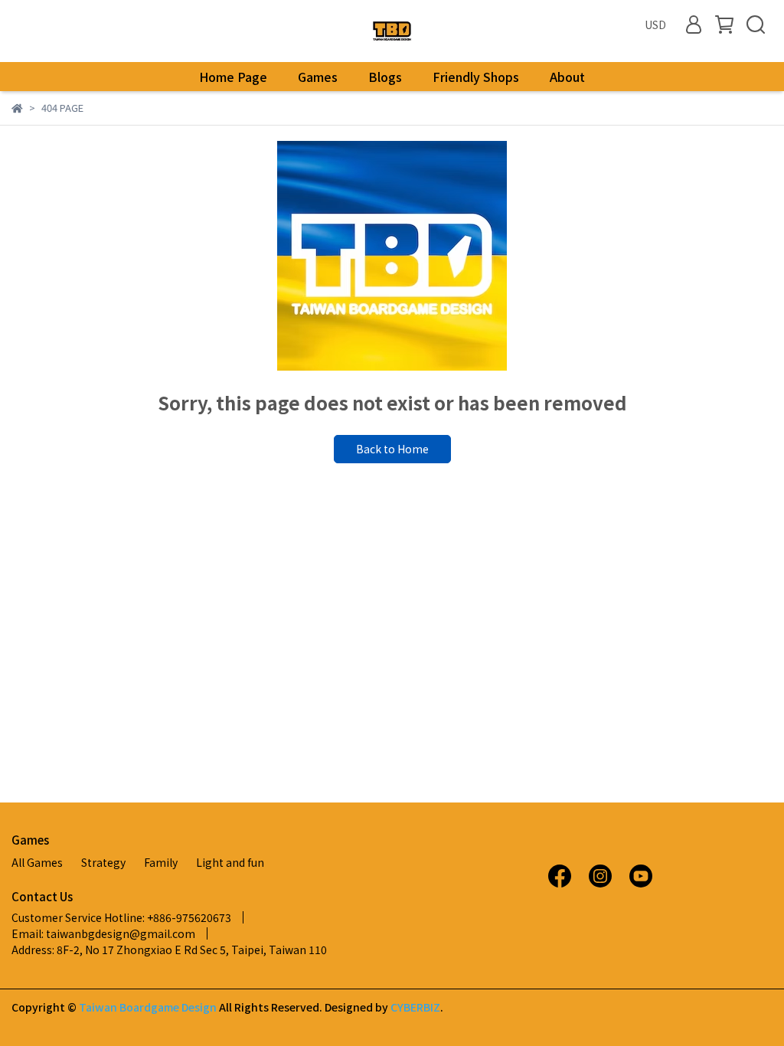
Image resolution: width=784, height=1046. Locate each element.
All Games (37, 862)
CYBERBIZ (415, 1007)
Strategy (103, 862)
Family (161, 862)
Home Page (233, 76)
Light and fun (230, 862)
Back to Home (392, 448)
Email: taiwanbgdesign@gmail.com (103, 933)
